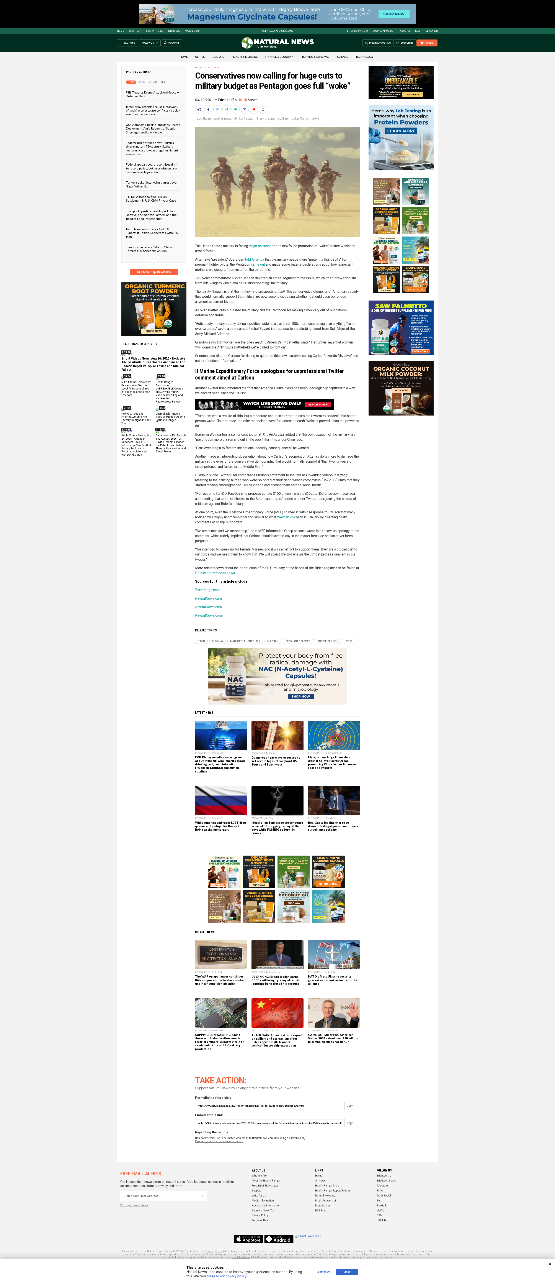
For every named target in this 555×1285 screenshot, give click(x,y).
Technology (364, 56)
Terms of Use (260, 1220)
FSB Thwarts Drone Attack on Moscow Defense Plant (152, 94)
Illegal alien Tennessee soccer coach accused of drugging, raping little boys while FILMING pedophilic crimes (277, 828)
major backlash (260, 246)
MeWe (380, 1210)
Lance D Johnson (333, 753)
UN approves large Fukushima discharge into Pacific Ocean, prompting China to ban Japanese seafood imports (332, 762)
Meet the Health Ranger (266, 1180)
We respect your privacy (134, 1205)
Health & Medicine (245, 56)
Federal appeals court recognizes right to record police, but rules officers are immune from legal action (152, 168)
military (259, 118)
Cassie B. (273, 753)
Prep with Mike (154, 31)
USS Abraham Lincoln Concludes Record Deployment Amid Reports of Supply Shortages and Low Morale (153, 128)
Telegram (382, 1185)
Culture (218, 56)
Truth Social (384, 1195)
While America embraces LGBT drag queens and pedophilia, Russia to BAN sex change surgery (220, 826)
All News (320, 1180)
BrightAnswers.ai (357, 31)
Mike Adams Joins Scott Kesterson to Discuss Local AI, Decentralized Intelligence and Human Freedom (136, 389)
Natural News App (325, 1195)
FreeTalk (382, 1205)
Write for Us (259, 1195)
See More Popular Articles (154, 272)
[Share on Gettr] (254, 109)
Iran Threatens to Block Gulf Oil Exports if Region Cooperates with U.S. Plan (152, 232)
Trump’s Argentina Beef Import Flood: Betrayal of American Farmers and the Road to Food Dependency (151, 214)
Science (342, 56)
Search (433, 31)
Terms (218, 1251)
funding (217, 118)
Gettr (379, 1200)
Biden (207, 118)
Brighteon (135, 31)
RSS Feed (320, 1210)
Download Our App (384, 31)
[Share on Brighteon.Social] (199, 109)
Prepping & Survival (315, 56)
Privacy (209, 1251)
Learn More (323, 1271)
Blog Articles (323, 1205)
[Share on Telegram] (227, 109)
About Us (405, 31)
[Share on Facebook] (208, 109)
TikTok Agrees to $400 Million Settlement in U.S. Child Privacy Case (151, 198)
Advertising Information (266, 1205)
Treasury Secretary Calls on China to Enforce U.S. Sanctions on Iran (150, 249)
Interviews (174, 31)
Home (120, 31)
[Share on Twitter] (217, 109)
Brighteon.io (384, 1175)
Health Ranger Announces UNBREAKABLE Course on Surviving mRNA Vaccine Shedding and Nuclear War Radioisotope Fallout (169, 392)
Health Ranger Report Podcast (333, 1190)
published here (241, 1257)
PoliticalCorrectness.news (215, 573)
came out (258, 264)
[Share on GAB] (236, 109)
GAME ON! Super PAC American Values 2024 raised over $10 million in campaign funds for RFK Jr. (333, 1038)
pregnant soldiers (277, 118)
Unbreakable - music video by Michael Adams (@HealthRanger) (170, 417)
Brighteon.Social (386, 1180)
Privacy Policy (260, 1215)
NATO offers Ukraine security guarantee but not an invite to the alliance (332, 980)
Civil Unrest (213, 67)
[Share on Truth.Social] (245, 109)
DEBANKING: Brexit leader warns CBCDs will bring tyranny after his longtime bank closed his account (275, 980)
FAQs (417, 31)
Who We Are (259, 1175)
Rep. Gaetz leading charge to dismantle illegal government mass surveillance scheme (333, 826)
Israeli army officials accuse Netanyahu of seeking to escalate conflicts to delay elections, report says (153, 110)
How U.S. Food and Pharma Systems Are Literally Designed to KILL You (136, 418)
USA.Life (382, 1220)
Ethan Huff (226, 100)
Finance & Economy (279, 56)
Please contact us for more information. (219, 1141)
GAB (379, 1215)
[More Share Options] (263, 109)
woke (315, 118)
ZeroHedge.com (207, 590)
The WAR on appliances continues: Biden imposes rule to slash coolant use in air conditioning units (220, 980)
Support (256, 1190)
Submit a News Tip (263, 1210)
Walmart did (286, 517)
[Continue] (202, 1196)
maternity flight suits (238, 118)
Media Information (263, 1200)
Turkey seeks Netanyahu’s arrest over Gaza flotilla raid (152, 184)
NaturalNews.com (208, 598)
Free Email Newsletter (265, 1185)
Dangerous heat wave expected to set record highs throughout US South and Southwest (275, 761)
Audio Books (192, 31)
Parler (380, 1190)
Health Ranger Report (137, 344)
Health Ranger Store (327, 1185)
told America (254, 259)
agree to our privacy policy (226, 1276)
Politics (199, 56)
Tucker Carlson (300, 118)
